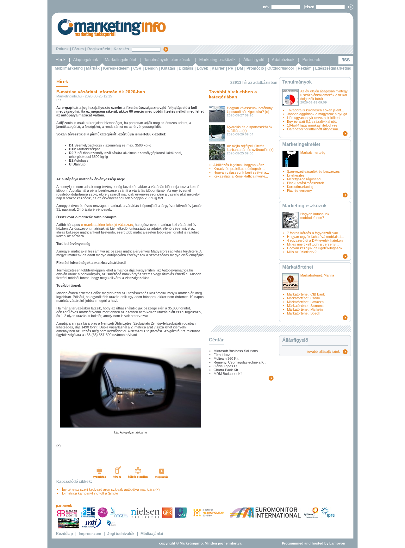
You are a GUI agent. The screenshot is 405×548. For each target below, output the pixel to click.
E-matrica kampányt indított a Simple (89, 493)
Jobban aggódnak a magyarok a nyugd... (318, 114)
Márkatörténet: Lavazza (305, 302)
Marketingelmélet (301, 144)
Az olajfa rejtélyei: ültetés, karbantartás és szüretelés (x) (250, 148)
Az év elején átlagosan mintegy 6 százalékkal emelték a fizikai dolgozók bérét (324, 95)
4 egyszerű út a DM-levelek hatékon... (316, 240)
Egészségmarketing (333, 68)
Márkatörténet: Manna (317, 275)
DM (240, 68)
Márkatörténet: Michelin (305, 309)
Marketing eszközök (304, 205)
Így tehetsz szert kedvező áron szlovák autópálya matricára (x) (110, 489)
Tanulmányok (297, 81)
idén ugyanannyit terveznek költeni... (315, 118)
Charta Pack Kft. (226, 370)
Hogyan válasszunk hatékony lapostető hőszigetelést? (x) (250, 110)
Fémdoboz (222, 355)
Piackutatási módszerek (305, 183)
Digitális (186, 68)
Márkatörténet (297, 267)
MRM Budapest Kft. (228, 374)
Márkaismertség (312, 152)
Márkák (93, 68)
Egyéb (202, 68)
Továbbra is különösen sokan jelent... (315, 110)
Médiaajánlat (151, 534)
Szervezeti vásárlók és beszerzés (313, 171)
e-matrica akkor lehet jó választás (107, 225)
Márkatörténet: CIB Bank (306, 294)
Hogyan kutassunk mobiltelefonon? (314, 216)
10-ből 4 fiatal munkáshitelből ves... (313, 125)
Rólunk (62, 49)
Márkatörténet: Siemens (305, 306)
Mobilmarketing (69, 68)
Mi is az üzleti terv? (301, 252)
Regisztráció (98, 49)
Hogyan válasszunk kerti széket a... (241, 172)
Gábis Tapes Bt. (226, 366)
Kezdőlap (64, 534)
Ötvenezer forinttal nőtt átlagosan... (314, 129)
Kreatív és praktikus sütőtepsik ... (239, 169)
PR (231, 68)
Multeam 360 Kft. (226, 358)
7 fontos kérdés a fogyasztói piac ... (314, 233)
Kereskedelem (116, 68)
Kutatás (168, 68)
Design (151, 68)
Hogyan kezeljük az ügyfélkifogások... (316, 248)
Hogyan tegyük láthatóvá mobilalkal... (315, 237)
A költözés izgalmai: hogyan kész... (240, 165)
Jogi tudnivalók (120, 534)
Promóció (255, 68)
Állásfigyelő (295, 340)
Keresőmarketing (300, 187)
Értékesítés (296, 175)
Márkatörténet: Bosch (303, 313)
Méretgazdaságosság (304, 179)
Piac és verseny (299, 190)
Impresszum (90, 534)
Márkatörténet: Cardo (303, 298)
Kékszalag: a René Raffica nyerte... (241, 176)
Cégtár (216, 339)
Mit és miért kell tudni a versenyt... (313, 244)
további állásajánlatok (325, 351)
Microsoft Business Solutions (236, 351)
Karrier (218, 68)
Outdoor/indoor (280, 68)
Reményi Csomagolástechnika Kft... (241, 362)
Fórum (78, 49)
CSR (137, 68)
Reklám (305, 68)
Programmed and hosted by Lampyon (313, 543)
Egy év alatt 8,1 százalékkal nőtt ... (313, 121)
